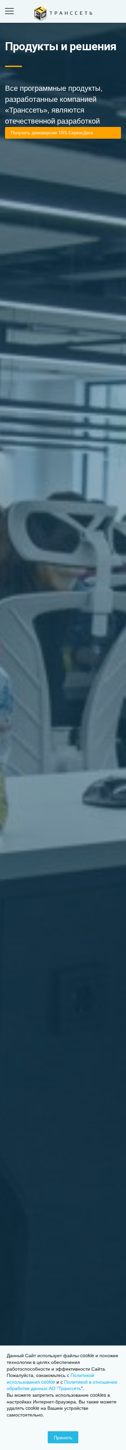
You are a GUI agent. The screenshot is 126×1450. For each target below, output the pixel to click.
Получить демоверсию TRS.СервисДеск (52, 132)
